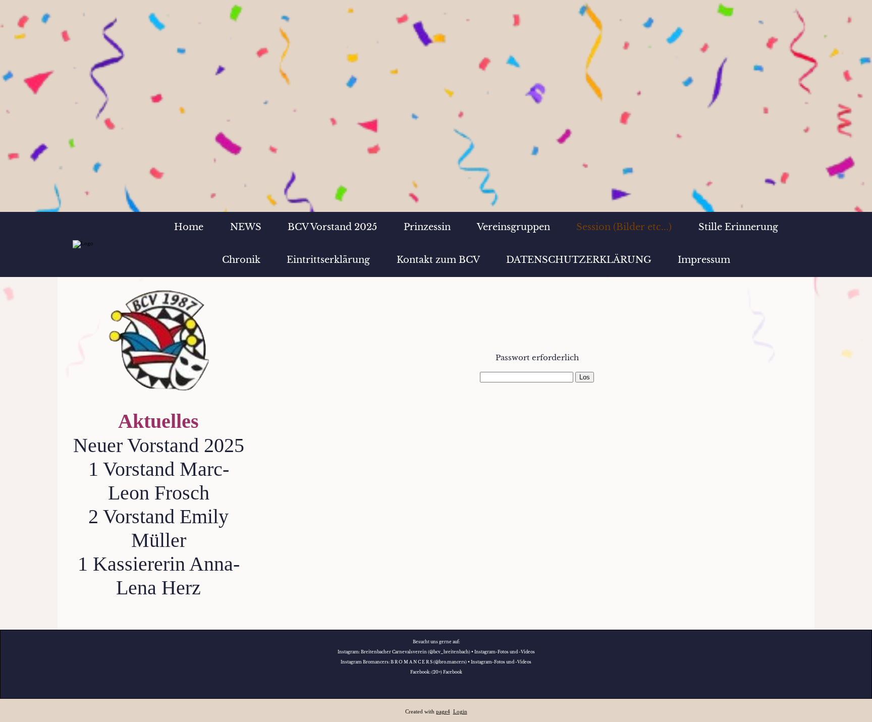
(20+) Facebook (446, 672)
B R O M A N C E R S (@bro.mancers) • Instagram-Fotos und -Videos (461, 661)
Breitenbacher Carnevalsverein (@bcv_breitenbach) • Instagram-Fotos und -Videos (448, 651)
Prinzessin (427, 227)
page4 (443, 711)
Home (188, 227)
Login (460, 711)
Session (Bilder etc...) (624, 227)
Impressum (704, 259)
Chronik (241, 259)
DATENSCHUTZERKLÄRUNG (578, 259)
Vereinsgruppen (513, 227)
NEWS (245, 227)
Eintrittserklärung (328, 259)
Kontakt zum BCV (438, 259)
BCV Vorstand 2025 (332, 227)
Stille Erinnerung (738, 227)
